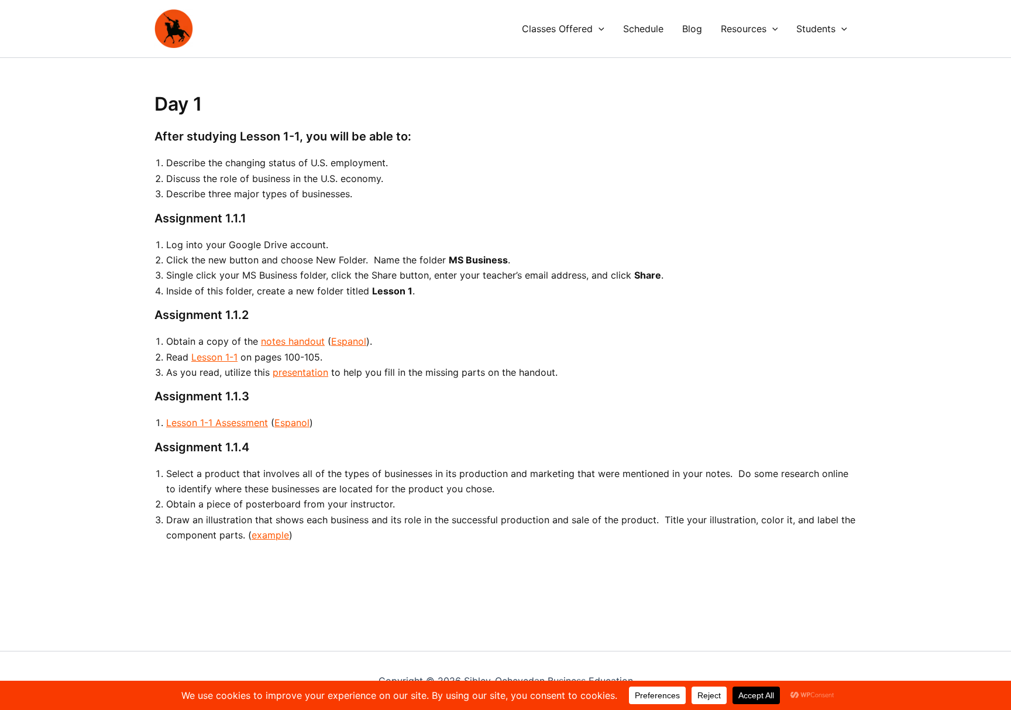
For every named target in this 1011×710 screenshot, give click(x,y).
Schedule (643, 29)
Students (815, 29)
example (270, 535)
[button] (598, 28)
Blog (692, 29)
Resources (743, 29)
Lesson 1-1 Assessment (217, 422)
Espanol (348, 341)
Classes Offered (557, 29)
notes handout (293, 341)
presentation (300, 372)
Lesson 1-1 (214, 357)
